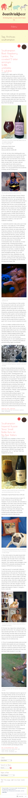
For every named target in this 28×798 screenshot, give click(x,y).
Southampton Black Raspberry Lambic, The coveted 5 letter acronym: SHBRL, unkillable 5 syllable (9, 60)
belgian (6, 410)
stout (16, 751)
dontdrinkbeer (14, 14)
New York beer (16, 410)
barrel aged (3, 408)
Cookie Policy (4, 792)
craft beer (10, 410)
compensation (14, 749)
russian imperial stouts (9, 747)
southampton (7, 411)
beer (8, 408)
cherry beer (12, 408)
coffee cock (8, 749)
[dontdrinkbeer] (14, 5)
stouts (16, 747)
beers (2, 410)
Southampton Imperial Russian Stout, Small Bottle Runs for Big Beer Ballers (9, 429)
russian (6, 751)
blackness (3, 749)
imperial (6, 750)
